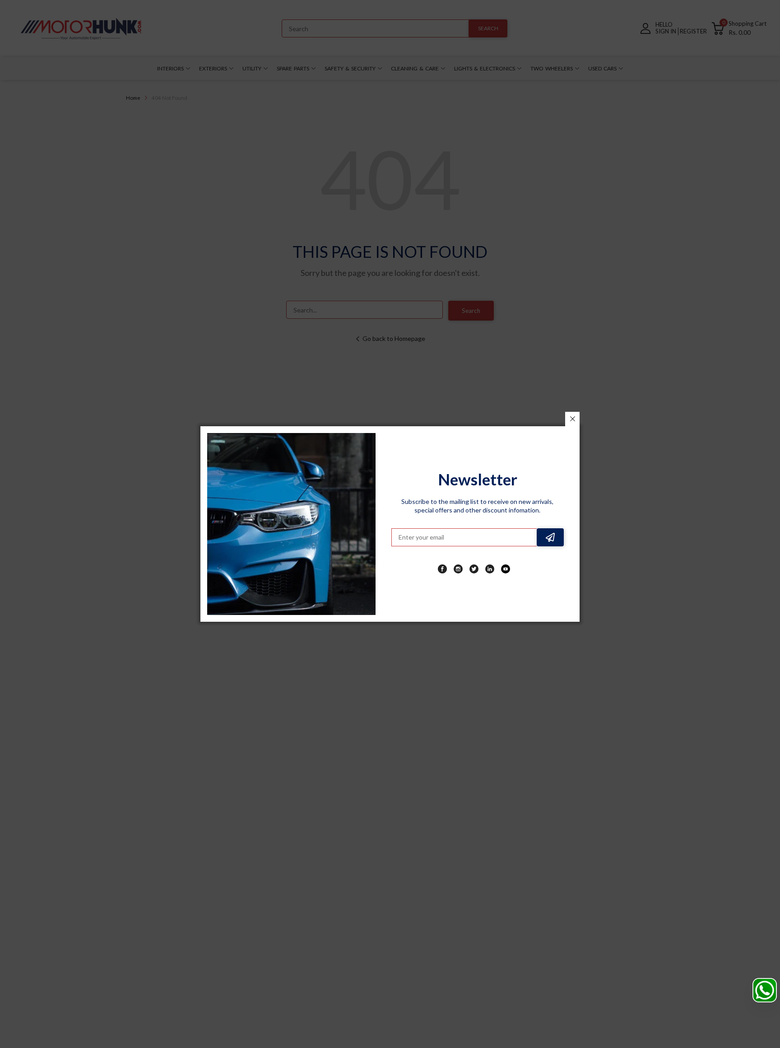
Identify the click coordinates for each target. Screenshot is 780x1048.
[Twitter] (473, 568)
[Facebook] (442, 568)
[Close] (572, 419)
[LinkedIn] (489, 568)
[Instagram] (458, 568)
